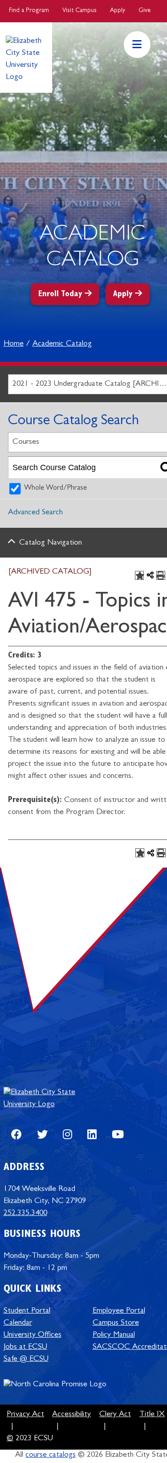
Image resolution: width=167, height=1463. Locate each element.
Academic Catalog (62, 344)
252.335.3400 (25, 1214)
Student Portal (27, 1311)
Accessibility (71, 1415)
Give (144, 11)
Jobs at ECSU (25, 1347)
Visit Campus (79, 11)
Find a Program (29, 11)
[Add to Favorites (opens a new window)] (139, 575)
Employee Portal (119, 1311)
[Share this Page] (150, 575)
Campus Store (116, 1323)
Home (14, 344)
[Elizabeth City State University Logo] (48, 1099)
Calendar (18, 1323)
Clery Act (115, 1415)
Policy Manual (114, 1335)
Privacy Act (25, 1415)
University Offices (32, 1335)
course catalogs (50, 1455)
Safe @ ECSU (26, 1360)
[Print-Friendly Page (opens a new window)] (160, 575)
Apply (117, 11)
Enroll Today (60, 295)
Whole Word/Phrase (55, 488)
